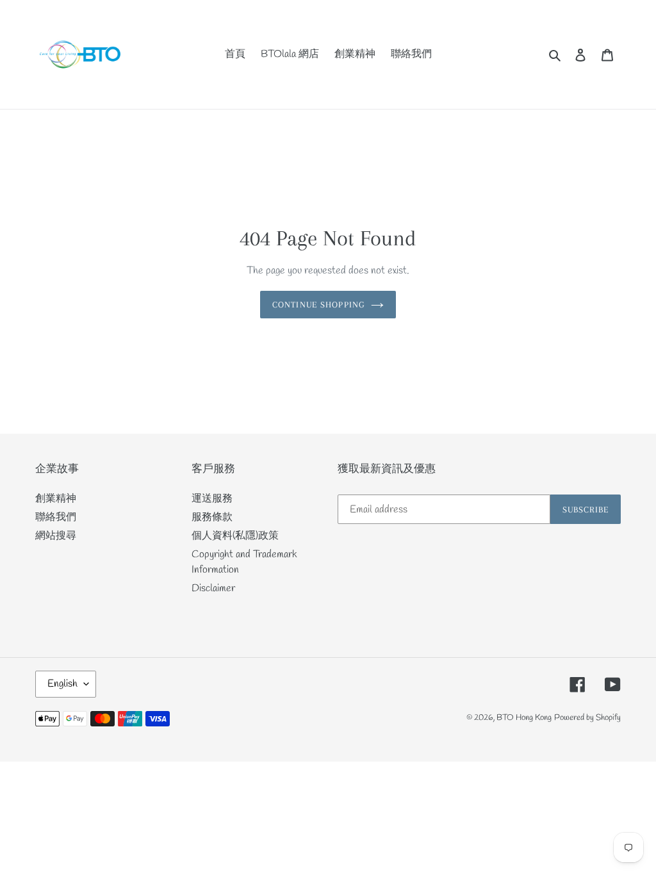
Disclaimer (213, 588)
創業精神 (55, 498)
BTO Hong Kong (524, 717)
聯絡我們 (55, 517)
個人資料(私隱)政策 (235, 536)
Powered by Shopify (587, 717)
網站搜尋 (55, 536)
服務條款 (212, 517)
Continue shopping (318, 304)
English (62, 684)
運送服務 (212, 498)
